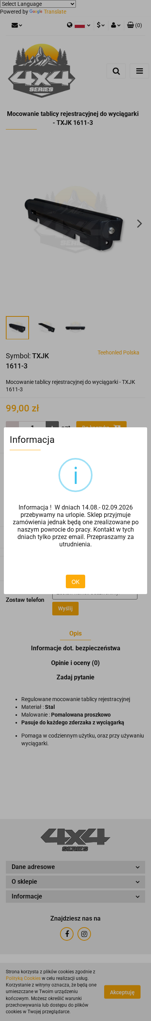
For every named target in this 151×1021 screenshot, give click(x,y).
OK (75, 582)
